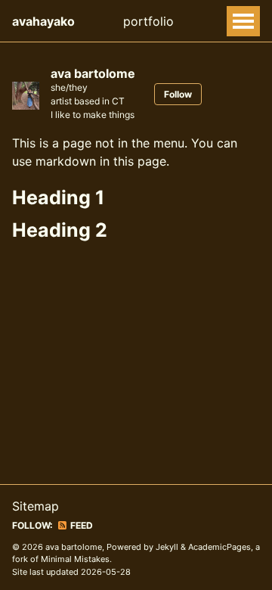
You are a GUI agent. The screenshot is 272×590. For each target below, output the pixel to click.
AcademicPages (219, 547)
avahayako (43, 21)
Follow (178, 94)
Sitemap (35, 506)
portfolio (148, 21)
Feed (80, 525)
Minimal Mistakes (75, 559)
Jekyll (167, 547)
